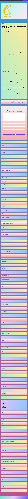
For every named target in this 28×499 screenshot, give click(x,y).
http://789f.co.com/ (5, 202)
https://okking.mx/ (5, 181)
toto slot (3, 268)
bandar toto (4, 423)
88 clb (3, 344)
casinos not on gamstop (6, 244)
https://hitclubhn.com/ (5, 279)
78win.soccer (4, 368)
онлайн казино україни (5, 192)
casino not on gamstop (6, 251)
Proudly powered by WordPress (7, 497)
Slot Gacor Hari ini (5, 419)
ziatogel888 (4, 400)
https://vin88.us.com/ (5, 184)
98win (3, 264)
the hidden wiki (4, 434)
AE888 (3, 159)
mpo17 (3, 444)
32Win (3, 230)
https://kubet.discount (5, 308)
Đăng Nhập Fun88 (5, 347)
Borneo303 (3, 426)
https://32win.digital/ (5, 304)
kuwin (3, 300)
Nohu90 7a (3, 318)
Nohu (3, 322)
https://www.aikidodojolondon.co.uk (8, 441)
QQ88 (3, 364)
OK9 (2, 379)
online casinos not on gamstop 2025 (8, 223)
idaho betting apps (5, 195)
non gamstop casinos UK (6, 227)
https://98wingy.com (5, 210)
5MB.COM (3, 166)
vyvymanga (4, 437)
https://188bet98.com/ (5, 311)
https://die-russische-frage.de (7, 475)
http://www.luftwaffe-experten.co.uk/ (8, 461)
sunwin (3, 145)
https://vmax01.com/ (5, 217)
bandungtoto (4, 402)
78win (3, 371)
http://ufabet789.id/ (5, 386)
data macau (4, 261)
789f (2, 237)
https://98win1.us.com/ (5, 297)
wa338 (3, 406)
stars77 (3, 430)
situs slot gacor (4, 457)
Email (4, 125)
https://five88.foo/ (5, 177)
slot (2, 141)
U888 (3, 315)
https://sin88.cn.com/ (5, 174)
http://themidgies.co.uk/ (6, 382)
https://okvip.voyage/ (5, 333)
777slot (3, 148)
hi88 (2, 358)
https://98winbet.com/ (5, 275)
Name (4, 122)
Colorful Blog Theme (18, 497)
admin (9, 29)
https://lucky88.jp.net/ (6, 170)
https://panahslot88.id (5, 468)
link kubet (3, 247)
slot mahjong (4, 326)
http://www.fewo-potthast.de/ (7, 472)
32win (3, 282)
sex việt (3, 336)
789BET (3, 351)
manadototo (4, 450)
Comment (5, 112)
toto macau (4, 393)
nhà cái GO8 (4, 199)
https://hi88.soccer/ (5, 354)
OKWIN (3, 340)
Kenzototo (3, 397)
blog (3, 23)
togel (3, 163)
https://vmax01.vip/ (5, 234)
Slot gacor (3, 412)
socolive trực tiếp (5, 206)
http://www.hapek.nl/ (5, 464)
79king (3, 213)
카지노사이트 (4, 454)
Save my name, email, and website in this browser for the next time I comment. (13, 132)
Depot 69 (3, 409)
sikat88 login (4, 407)
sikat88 (3, 404)
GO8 (2, 286)
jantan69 (3, 403)
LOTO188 (3, 152)
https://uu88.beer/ (5, 293)
